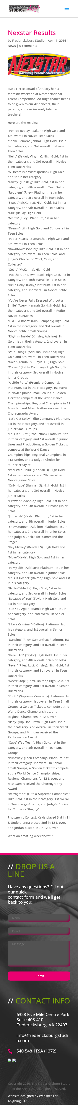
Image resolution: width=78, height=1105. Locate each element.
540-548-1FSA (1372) (36, 1051)
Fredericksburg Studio (28, 40)
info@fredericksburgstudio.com (42, 1037)
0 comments (28, 46)
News (12, 46)
